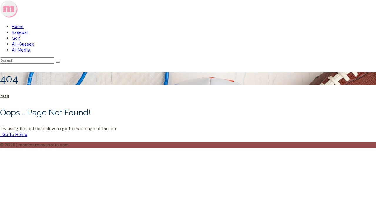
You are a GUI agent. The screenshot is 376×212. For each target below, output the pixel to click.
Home (18, 26)
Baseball (20, 32)
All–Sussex (23, 44)
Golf (16, 38)
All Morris (21, 50)
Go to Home (14, 135)
